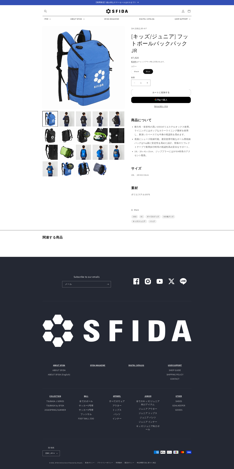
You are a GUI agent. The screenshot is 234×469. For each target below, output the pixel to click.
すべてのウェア (117, 401)
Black (137, 72)
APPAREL (117, 396)
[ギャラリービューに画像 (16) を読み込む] (50, 169)
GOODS (178, 409)
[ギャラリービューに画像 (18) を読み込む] (83, 169)
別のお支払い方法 (161, 106)
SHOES (179, 401)
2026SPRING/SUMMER (55, 409)
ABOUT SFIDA (59, 365)
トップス (117, 409)
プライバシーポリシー (105, 463)
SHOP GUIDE (175, 370)
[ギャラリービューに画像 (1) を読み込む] (50, 119)
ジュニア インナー (148, 421)
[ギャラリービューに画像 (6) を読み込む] (50, 135)
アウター (117, 405)
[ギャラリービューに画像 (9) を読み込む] (100, 135)
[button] (45, 11)
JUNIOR (147, 396)
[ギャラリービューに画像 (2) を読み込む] (66, 119)
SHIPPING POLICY (175, 374)
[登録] (108, 284)
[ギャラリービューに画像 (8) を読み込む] (83, 135)
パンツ (117, 414)
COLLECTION (55, 396)
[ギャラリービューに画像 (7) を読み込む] (66, 135)
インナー (117, 418)
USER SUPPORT (175, 365)
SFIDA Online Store (61, 463)
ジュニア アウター (148, 408)
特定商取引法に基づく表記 (146, 463)
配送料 (133, 62)
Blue (148, 71)
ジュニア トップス (148, 413)
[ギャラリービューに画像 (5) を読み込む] (116, 119)
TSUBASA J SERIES (55, 401)
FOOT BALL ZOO (86, 418)
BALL (86, 396)
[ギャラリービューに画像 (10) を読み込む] (116, 135)
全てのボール (86, 401)
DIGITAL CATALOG (136, 365)
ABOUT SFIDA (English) (59, 374)
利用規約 (119, 463)
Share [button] (136, 210)
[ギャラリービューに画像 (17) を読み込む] (66, 169)
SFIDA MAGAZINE (97, 365)
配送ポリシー (129, 463)
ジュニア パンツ (148, 417)
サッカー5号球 (86, 405)
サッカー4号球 (86, 409)
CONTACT (175, 378)
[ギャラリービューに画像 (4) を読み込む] (100, 119)
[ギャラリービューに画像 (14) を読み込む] (100, 152)
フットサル (86, 414)
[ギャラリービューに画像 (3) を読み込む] (83, 119)
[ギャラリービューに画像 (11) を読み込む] (50, 152)
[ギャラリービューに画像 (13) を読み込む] (83, 152)
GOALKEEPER (178, 405)
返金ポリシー (90, 463)
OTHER (179, 396)
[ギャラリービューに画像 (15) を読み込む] (116, 152)
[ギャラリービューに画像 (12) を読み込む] (66, 152)
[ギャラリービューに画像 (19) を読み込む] (100, 169)
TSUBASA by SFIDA (55, 405)
